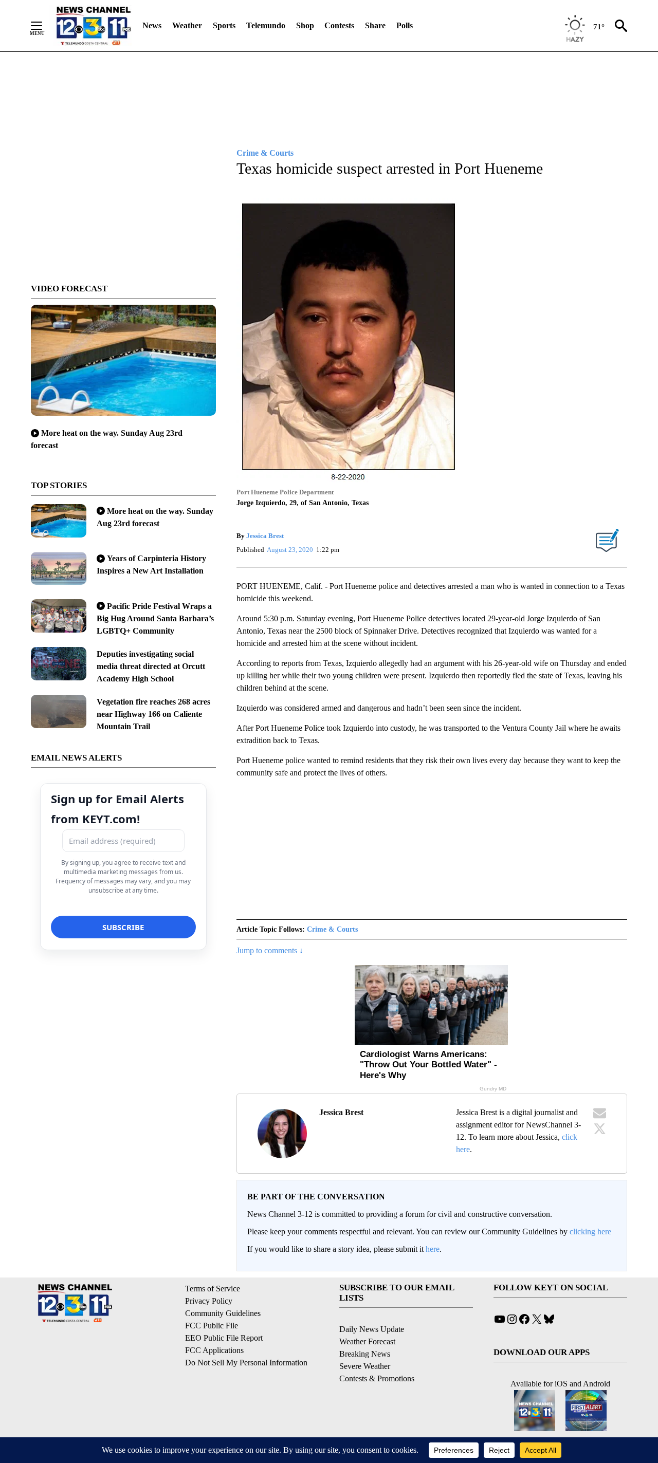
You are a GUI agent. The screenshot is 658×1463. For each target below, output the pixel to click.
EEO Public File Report (224, 1338)
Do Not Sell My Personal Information (246, 1362)
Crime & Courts (332, 929)
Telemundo (265, 25)
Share (375, 25)
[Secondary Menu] (44, 26)
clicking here (590, 1231)
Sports (224, 25)
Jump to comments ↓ (269, 950)
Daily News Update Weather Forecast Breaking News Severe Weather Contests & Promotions (376, 1354)
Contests (339, 25)
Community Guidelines (223, 1313)
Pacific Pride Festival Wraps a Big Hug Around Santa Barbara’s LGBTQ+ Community (155, 618)
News (151, 25)
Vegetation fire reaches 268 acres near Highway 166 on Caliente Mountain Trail (153, 714)
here (433, 1249)
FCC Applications (214, 1350)
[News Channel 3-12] (93, 25)
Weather (187, 25)
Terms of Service (212, 1288)
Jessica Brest (265, 536)
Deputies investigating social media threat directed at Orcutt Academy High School (151, 666)
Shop (305, 25)
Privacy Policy (208, 1301)
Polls (404, 25)
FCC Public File (211, 1325)
